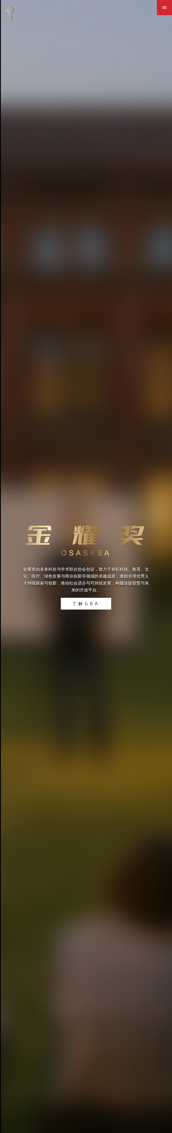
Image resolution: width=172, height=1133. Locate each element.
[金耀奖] (10, 13)
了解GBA (86, 603)
